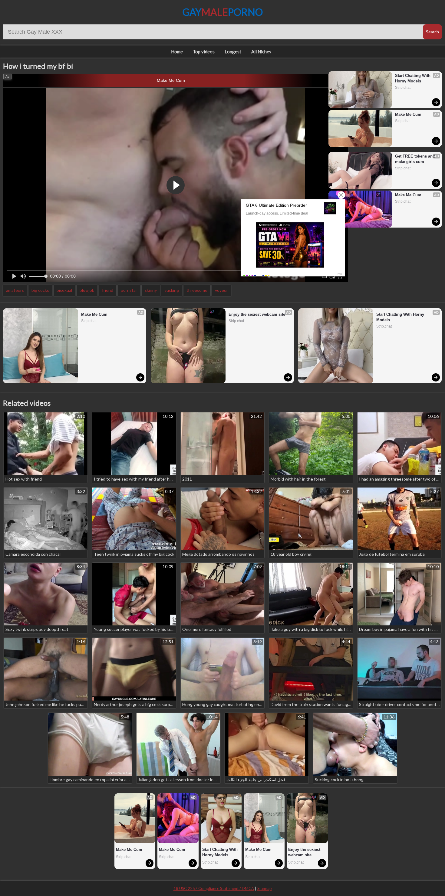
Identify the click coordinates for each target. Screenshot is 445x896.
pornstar (129, 290)
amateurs (15, 290)
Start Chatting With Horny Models (413, 78)
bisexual (64, 290)
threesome (196, 290)
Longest (233, 51)
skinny (151, 290)
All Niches (261, 51)
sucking (171, 290)
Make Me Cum (171, 80)
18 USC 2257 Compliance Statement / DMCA (213, 888)
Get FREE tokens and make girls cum (415, 159)
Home (177, 51)
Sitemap (264, 888)
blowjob (87, 290)
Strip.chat (402, 87)
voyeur (221, 290)
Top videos (204, 51)
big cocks (40, 290)
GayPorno (223, 12)
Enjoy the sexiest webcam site (257, 314)
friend (107, 290)
